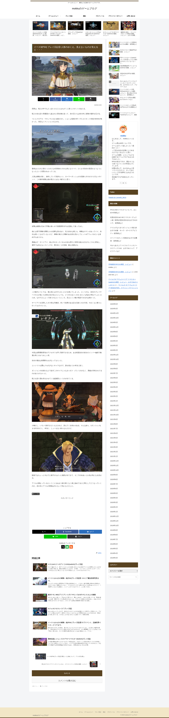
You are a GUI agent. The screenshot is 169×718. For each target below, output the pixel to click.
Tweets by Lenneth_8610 (117, 197)
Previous (30, 29)
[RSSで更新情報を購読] (71, 547)
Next (138, 29)
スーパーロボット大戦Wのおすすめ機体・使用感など (123, 239)
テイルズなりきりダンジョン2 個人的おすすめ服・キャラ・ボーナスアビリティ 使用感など (123, 230)
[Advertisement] (67, 512)
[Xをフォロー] (63, 547)
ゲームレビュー (88, 712)
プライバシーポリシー (123, 712)
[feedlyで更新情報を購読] (67, 547)
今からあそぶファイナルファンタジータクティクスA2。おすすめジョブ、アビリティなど (123, 248)
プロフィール (111, 712)
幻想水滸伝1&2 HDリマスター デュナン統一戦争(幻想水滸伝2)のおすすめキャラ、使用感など (123, 220)
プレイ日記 (36, 493)
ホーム (81, 712)
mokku (123, 136)
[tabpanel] (40, 29)
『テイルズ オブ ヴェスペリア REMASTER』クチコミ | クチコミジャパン (123, 288)
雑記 (104, 712)
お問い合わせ (134, 712)
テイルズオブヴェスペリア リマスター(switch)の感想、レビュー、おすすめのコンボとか (123, 282)
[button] (90, 99)
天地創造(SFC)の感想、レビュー (120, 264)
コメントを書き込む (67, 681)
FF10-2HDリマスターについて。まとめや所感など (123, 211)
